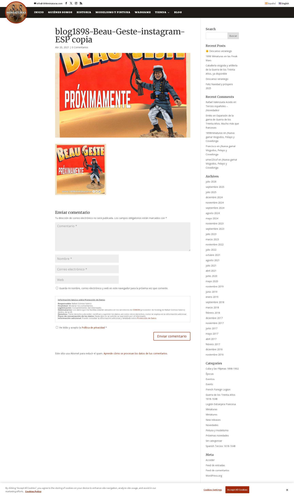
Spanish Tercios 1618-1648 (220, 446)
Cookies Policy (33, 491)
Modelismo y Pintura (112, 12)
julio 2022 (211, 249)
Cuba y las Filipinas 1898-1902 (222, 368)
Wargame (143, 12)
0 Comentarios (80, 47)
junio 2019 (211, 291)
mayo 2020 (212, 281)
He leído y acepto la (83, 327)
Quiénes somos (60, 12)
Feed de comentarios (217, 470)
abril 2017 (211, 339)
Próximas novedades (217, 435)
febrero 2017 (213, 344)
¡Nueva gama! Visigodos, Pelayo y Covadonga (220, 137)
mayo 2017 (212, 333)
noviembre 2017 (215, 323)
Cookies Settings (213, 489)
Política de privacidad (93, 327)
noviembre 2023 (215, 223)
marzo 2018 (212, 307)
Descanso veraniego (217, 79)
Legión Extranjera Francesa (221, 404)
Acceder (210, 460)
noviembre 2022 (215, 244)
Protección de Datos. (147, 318)
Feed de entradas (215, 465)
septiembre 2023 (215, 228)
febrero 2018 (213, 312)
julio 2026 (211, 181)
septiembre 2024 (215, 207)
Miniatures (211, 414)
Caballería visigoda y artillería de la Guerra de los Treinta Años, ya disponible (221, 69)
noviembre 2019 (215, 286)
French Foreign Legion (218, 389)
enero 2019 (212, 296)
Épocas (210, 373)
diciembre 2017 (214, 318)
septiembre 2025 (215, 186)
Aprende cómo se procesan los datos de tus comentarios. (136, 353)
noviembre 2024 (215, 202)
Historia (84, 12)
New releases (213, 419)
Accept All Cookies (237, 489)
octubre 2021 (213, 255)
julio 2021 (211, 265)
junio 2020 (211, 276)
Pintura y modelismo (217, 430)
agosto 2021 (213, 260)
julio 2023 (211, 234)
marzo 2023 (212, 239)
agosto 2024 (213, 213)
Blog (178, 12)
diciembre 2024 (214, 197)
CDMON (136, 310)
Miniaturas (211, 409)
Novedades (212, 425)
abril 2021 (211, 270)
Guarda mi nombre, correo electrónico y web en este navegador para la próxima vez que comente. (113, 288)
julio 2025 (211, 192)
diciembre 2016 (214, 349)
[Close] (287, 490)
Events (209, 384)
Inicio (39, 12)
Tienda (160, 12)
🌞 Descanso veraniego (219, 51)
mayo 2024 (212, 218)
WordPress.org (214, 475)
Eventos (210, 379)
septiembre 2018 (215, 302)
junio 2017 (211, 328)
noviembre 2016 (215, 354)
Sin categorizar (214, 440)
